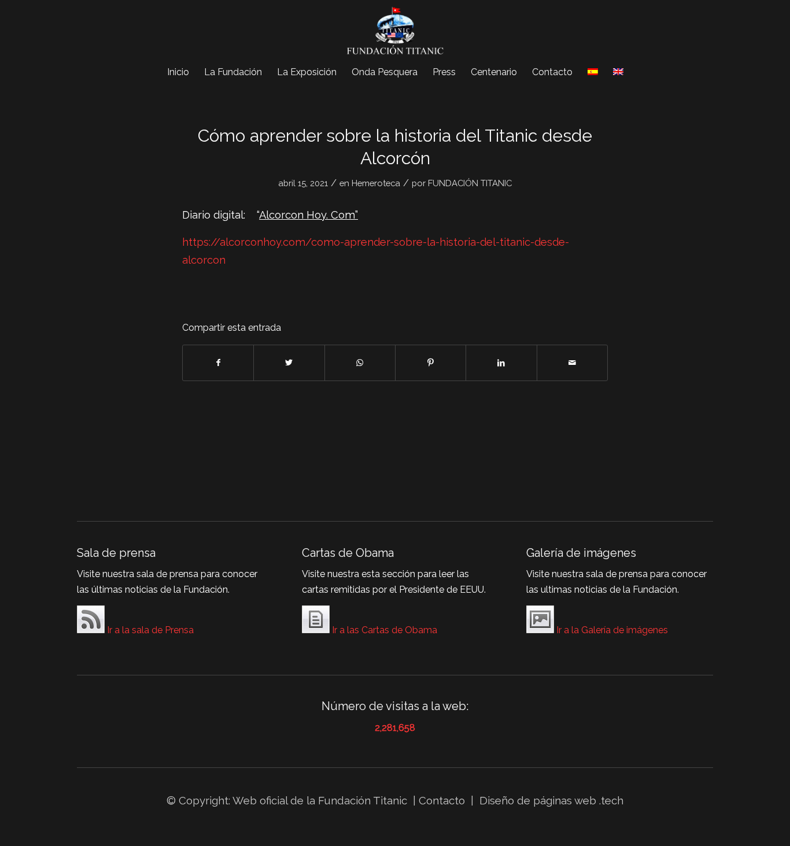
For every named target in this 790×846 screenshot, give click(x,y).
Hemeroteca (376, 183)
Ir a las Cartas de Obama (383, 630)
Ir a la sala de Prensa (149, 630)
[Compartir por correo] (572, 362)
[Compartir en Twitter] (289, 362)
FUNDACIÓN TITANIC (470, 183)
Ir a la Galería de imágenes (611, 630)
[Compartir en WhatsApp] (360, 362)
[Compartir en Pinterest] (431, 362)
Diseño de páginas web (537, 800)
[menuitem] (178, 72)
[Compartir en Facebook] (218, 362)
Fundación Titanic (362, 800)
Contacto (443, 800)
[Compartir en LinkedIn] (501, 362)
